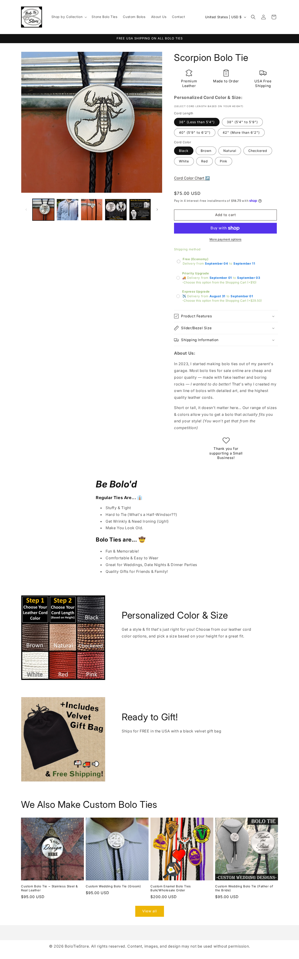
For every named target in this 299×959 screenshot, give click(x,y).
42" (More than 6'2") (241, 132)
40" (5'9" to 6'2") (194, 132)
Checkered (257, 151)
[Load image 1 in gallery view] (43, 209)
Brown (206, 151)
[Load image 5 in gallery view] (140, 209)
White (184, 161)
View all (149, 911)
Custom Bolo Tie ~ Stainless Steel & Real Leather (49, 888)
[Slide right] (157, 209)
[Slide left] (26, 209)
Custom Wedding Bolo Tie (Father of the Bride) (244, 888)
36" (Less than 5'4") (197, 122)
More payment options (226, 239)
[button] (69, 17)
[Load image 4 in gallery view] (116, 209)
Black (184, 151)
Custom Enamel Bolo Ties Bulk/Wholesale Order (170, 888)
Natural (229, 151)
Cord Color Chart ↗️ (192, 178)
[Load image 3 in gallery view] (92, 209)
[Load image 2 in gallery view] (67, 209)
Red (204, 161)
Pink (223, 161)
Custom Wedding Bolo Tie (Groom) (113, 886)
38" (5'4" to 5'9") (242, 122)
